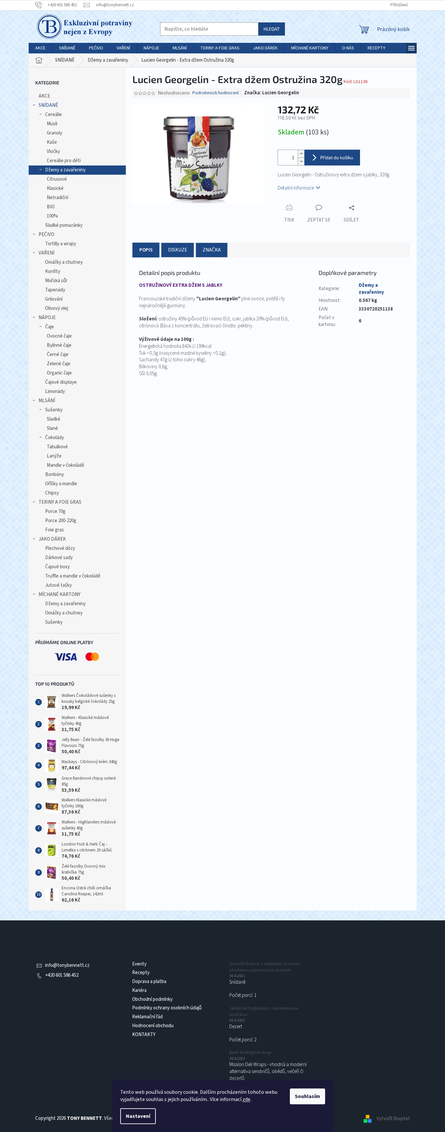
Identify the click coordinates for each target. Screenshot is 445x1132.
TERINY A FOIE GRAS (60, 502)
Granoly (54, 133)
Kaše (52, 142)
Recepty (141, 972)
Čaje (49, 326)
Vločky (53, 151)
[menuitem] (40, 48)
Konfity (52, 271)
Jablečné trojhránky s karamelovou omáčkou (263, 1011)
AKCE (44, 96)
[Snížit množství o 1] (301, 161)
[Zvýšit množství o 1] (301, 154)
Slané (52, 428)
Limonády (55, 391)
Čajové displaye (61, 382)
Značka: (271, 92)
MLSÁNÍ (47, 400)
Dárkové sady (59, 557)
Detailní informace (296, 188)
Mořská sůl (56, 280)
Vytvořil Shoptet (393, 1118)
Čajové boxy (57, 566)
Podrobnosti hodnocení (215, 93)
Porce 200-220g (60, 520)
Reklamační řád (147, 1016)
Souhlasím (307, 1096)
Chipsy (52, 493)
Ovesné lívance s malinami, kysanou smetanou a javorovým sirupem (264, 967)
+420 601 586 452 (61, 975)
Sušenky (54, 409)
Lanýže (54, 456)
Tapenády (55, 289)
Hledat (272, 29)
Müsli (52, 123)
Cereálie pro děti (64, 160)
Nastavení (138, 1116)
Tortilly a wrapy (60, 243)
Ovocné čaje (59, 336)
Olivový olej (56, 308)
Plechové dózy (60, 548)
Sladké (53, 419)
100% (52, 216)
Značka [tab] (212, 250)
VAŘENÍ (46, 253)
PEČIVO (46, 234)
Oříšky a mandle (61, 483)
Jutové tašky (58, 585)
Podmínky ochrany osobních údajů (167, 1007)
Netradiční (57, 197)
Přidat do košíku (336, 157)
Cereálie (53, 114)
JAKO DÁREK (52, 539)
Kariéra (139, 990)
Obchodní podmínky (152, 999)
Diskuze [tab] (177, 250)
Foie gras (54, 529)
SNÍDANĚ (48, 105)
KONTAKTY (143, 1034)
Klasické (55, 188)
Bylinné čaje (59, 345)
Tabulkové (57, 446)
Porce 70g (55, 511)
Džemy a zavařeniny (65, 169)
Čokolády (54, 437)
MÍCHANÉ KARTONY (59, 594)
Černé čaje (58, 354)
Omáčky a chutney (64, 262)
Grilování (54, 299)
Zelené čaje (58, 363)
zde (246, 1099)
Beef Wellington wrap (250, 1053)
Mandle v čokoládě (65, 465)
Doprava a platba (149, 981)
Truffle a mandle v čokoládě (72, 576)
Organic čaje (59, 373)
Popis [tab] (146, 250)
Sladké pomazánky (64, 225)
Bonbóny (54, 474)
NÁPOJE (47, 317)
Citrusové (57, 179)
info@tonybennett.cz (67, 965)
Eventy (139, 964)
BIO (51, 206)
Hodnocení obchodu (153, 1025)
